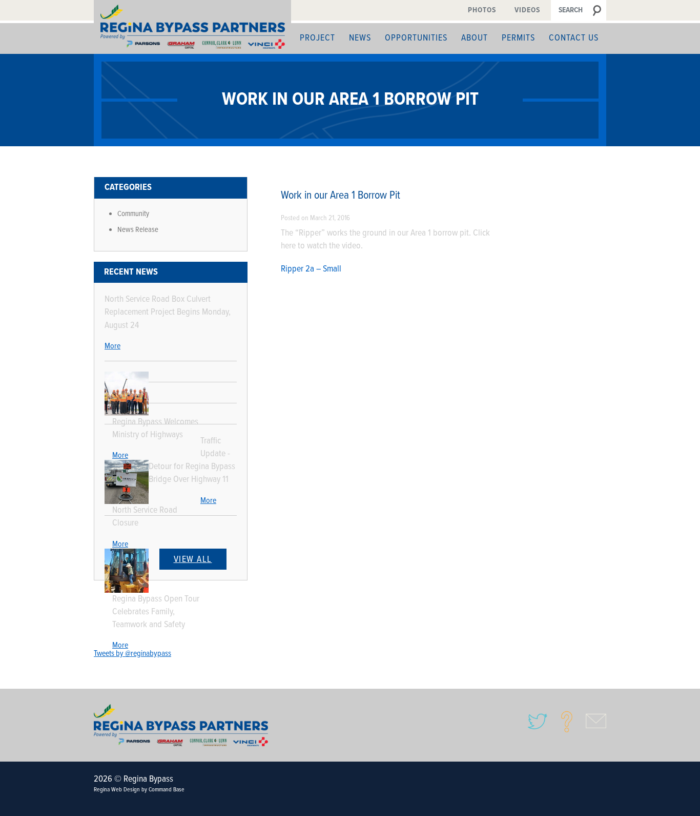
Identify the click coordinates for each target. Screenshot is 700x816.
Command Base (166, 790)
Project (317, 38)
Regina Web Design (117, 790)
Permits (518, 38)
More (112, 346)
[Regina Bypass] (192, 27)
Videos (527, 10)
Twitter (537, 721)
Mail (596, 721)
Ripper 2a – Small (311, 269)
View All (193, 560)
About (474, 38)
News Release (137, 230)
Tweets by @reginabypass (132, 653)
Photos (482, 10)
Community (133, 214)
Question (567, 721)
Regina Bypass (181, 725)
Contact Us (574, 38)
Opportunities (416, 38)
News (360, 38)
